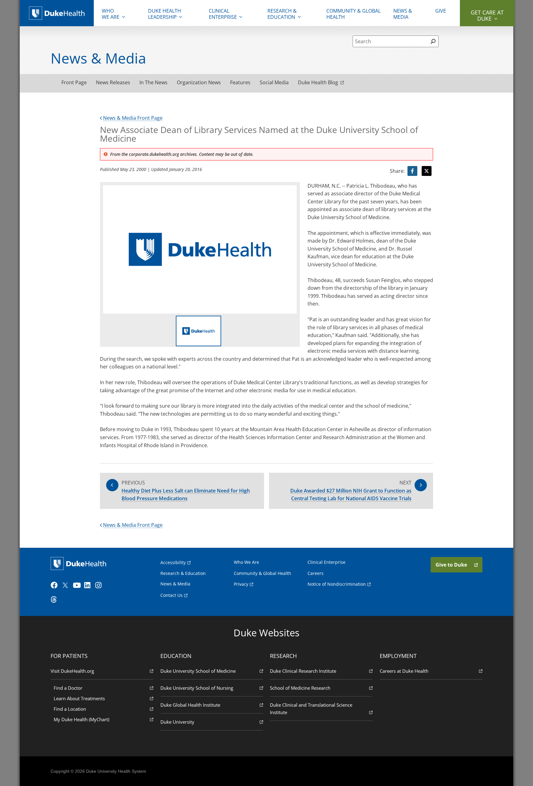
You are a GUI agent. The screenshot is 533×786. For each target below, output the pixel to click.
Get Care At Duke (487, 15)
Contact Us (171, 595)
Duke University (177, 722)
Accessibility (173, 562)
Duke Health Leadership (164, 13)
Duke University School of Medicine (198, 671)
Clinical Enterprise (223, 13)
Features (240, 82)
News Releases (113, 82)
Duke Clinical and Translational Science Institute (311, 708)
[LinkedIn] (89, 585)
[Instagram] (100, 585)
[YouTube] (78, 585)
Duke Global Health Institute (190, 705)
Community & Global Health (353, 13)
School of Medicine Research (300, 688)
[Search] (433, 41)
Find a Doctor (68, 688)
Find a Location (70, 709)
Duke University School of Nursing (196, 688)
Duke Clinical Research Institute (303, 671)
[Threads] (55, 600)
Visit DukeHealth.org (72, 671)
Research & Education (282, 13)
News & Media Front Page (133, 117)
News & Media (402, 13)
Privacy (241, 584)
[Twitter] (67, 585)
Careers (316, 573)
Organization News (199, 82)
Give (440, 10)
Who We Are (246, 562)
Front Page (74, 82)
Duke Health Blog (318, 82)
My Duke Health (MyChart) (81, 719)
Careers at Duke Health (404, 671)
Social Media (274, 82)
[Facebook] (55, 585)
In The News (153, 82)
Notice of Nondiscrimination (337, 584)
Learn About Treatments (79, 698)
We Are (110, 13)
